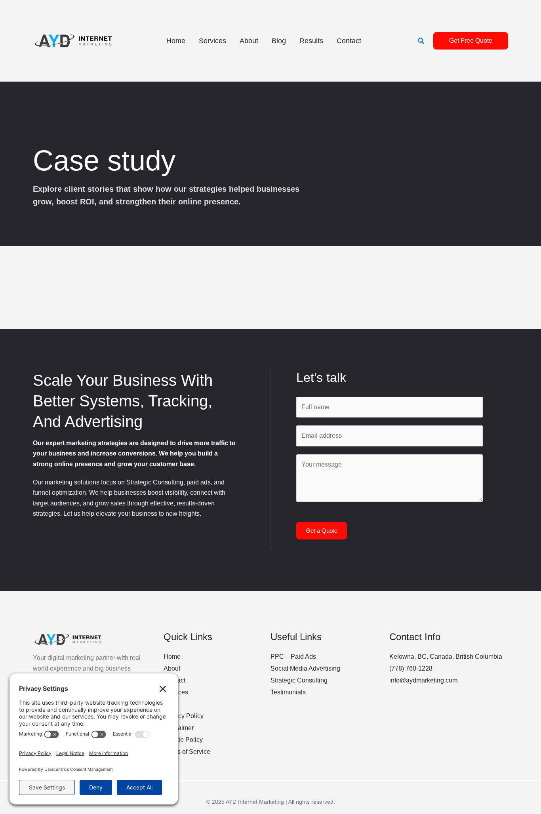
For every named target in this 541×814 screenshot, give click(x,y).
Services (212, 41)
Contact (349, 41)
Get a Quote (321, 530)
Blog (279, 41)
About (249, 41)
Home (175, 41)
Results (311, 41)
